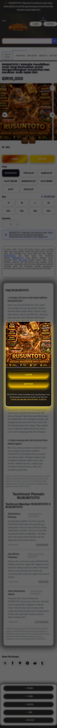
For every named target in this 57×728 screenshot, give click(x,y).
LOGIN (28, 375)
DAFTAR (28, 384)
